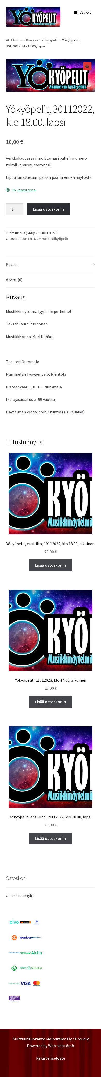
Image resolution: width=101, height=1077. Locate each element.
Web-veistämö (61, 1045)
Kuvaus (12, 264)
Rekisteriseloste (50, 1058)
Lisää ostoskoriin (48, 209)
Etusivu (16, 40)
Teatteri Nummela (35, 238)
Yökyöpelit (50, 40)
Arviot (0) (14, 279)
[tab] (50, 264)
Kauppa (32, 40)
